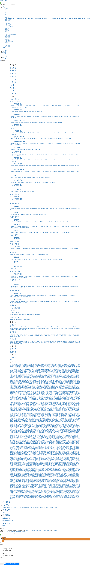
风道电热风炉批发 (43, 496)
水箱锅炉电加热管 (20, 201)
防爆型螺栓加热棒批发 (55, 467)
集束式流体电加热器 (38, 159)
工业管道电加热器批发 (49, 392)
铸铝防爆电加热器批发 (74, 463)
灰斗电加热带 (13, 221)
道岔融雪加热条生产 (62, 459)
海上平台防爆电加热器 (14, 196)
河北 (5, 531)
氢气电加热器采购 (17, 399)
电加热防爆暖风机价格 (72, 430)
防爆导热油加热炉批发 (50, 468)
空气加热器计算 (46, 127)
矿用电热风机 (70, 436)
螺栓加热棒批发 (45, 454)
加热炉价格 (33, 371)
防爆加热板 (17, 465)
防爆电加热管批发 (58, 481)
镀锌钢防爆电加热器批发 (38, 464)
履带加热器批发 (35, 390)
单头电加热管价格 (34, 372)
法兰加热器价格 (20, 404)
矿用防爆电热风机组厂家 (44, 440)
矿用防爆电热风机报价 (16, 440)
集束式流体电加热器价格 (52, 489)
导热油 (16, 380)
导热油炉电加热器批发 (58, 382)
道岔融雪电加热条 (13, 314)
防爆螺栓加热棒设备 (24, 208)
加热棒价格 (59, 370)
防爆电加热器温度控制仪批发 (71, 478)
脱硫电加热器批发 (40, 452)
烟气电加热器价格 (33, 410)
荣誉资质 (4, 51)
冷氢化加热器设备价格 (37, 369)
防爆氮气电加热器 (20, 187)
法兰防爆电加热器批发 (17, 405)
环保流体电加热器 (75, 159)
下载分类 (13, 357)
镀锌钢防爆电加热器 (14, 105)
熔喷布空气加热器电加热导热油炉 (53, 414)
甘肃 (22, 531)
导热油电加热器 (40, 18)
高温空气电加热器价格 (71, 497)
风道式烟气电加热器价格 (38, 490)
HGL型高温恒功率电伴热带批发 (57, 365)
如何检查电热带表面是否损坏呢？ (29, 326)
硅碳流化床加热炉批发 (58, 441)
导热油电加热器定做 (66, 383)
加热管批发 (25, 372)
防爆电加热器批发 (43, 478)
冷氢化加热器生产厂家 (28, 369)
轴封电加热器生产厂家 (41, 457)
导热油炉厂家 (19, 382)
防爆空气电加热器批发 (26, 484)
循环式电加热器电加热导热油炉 (62, 393)
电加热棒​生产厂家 (23, 429)
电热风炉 (6, 34)
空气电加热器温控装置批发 (70, 443)
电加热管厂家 (20, 430)
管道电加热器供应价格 (37, 447)
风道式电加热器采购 (23, 492)
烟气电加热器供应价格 (41, 410)
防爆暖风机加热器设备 (15, 286)
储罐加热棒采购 (71, 367)
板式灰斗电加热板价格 (32, 397)
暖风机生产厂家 (70, 396)
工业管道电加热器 (72, 165)
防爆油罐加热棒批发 (27, 474)
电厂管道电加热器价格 (65, 431)
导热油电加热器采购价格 (41, 386)
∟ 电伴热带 (15, 224)
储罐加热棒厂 (48, 367)
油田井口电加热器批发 (62, 403)
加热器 (79, 18)
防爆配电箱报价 (68, 485)
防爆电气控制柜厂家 (41, 482)
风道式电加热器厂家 (35, 491)
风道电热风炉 (13, 259)
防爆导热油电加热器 (50, 138)
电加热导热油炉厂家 (50, 426)
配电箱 (44, 460)
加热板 (52, 370)
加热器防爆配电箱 (22, 295)
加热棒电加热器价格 (71, 370)
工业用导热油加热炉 (28, 276)
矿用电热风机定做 (35, 437)
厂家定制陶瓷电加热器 (20, 149)
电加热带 (6, 26)
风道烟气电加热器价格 (51, 492)
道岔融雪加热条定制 (46, 459)
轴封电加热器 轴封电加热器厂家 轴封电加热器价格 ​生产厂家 (59, 456)
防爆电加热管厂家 (51, 481)
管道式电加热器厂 (68, 445)
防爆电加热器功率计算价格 (66, 476)
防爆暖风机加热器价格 (61, 470)
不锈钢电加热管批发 (67, 366)
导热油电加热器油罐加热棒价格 (30, 385)
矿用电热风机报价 (49, 437)
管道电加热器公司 (53, 447)
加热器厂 (77, 369)
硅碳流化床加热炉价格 (41, 441)
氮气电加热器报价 (72, 401)
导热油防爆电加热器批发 (21, 390)
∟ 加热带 (14, 230)
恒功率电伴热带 (73, 226)
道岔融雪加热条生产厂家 (70, 459)
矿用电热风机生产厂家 (64, 437)
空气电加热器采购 (27, 445)
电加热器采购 (36, 425)
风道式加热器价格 (22, 490)
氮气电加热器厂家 (26, 401)
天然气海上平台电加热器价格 (66, 376)
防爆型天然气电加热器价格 (51, 465)
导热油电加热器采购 (32, 386)
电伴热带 (10, 26)
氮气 (50, 399)
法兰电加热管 (72, 201)
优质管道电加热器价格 (25, 367)
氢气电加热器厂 (27, 398)
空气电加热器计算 (39, 127)
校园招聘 (13, 349)
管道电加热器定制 (64, 448)
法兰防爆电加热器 (22, 191)
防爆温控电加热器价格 (22, 475)
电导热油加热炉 (19, 276)
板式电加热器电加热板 (67, 240)
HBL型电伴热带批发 (34, 365)
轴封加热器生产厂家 (65, 454)
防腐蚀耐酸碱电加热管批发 (61, 487)
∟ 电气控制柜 (15, 299)
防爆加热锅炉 (43, 465)
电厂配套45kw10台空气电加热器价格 (20, 434)
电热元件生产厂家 (20, 435)
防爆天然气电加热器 (49, 105)
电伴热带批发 (45, 419)
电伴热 (16, 419)
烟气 (23, 410)
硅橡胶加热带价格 (72, 440)
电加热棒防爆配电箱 (72, 295)
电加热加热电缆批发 (43, 421)
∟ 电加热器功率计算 (17, 141)
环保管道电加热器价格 (71, 418)
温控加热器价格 (24, 408)
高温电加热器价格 (40, 497)
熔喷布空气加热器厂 (24, 414)
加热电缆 (6, 44)
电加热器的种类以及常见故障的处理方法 (32, 341)
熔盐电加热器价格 (69, 414)
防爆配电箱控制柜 (14, 295)
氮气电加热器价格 (59, 399)
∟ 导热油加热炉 (16, 274)
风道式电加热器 (13, 132)
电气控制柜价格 (53, 434)
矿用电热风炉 (12, 254)
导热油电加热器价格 (35, 383)
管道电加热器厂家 (56, 165)
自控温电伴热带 (34, 453)
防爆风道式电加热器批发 (48, 486)
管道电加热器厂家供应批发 (38, 448)
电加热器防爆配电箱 (26, 296)
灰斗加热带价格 (17, 409)
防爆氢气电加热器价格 (47, 473)
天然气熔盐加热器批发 (27, 377)
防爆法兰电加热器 (14, 191)
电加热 (71, 419)
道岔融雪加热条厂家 (30, 459)
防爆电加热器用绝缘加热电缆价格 (23, 479)
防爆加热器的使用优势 (15, 336)
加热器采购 (36, 370)
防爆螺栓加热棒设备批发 (25, 485)
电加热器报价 (63, 423)
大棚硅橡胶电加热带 (28, 221)
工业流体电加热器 (67, 159)
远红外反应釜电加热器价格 (38, 458)
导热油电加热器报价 (20, 385)
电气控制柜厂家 (58, 301)
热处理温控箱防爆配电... (41, 295)
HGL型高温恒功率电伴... (65, 226)
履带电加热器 (50, 116)
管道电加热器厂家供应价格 (28, 448)
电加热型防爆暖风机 (14, 287)
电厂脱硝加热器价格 (60, 432)
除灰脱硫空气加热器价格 (71, 487)
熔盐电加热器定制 (27, 415)
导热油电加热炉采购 (66, 387)
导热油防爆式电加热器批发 (63, 388)
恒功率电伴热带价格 (71, 394)
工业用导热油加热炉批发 (16, 392)
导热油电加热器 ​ (51, 248)
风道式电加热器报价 (67, 491)
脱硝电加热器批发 (59, 451)
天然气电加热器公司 (50, 377)
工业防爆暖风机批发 (71, 392)
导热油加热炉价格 (33, 381)
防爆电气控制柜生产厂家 (50, 482)
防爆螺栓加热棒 (48, 208)
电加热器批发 (58, 423)
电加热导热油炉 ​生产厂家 (26, 426)
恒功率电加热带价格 (17, 396)
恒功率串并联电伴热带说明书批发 (26, 394)
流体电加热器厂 (46, 405)
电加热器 (17, 18)
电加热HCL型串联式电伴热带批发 (22, 420)
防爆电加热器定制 (36, 478)
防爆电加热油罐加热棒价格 (20, 481)
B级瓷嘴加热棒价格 (61, 364)
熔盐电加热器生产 (42, 415)
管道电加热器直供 (40, 165)
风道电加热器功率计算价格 (51, 493)
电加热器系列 (7, 17)
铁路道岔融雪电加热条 (35, 314)
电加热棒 (6, 24)
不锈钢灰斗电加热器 (14, 240)
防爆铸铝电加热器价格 (20, 486)
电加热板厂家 (54, 427)
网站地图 (10, 533)
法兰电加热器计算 (14, 111)
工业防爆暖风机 (57, 392)
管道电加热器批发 (48, 165)
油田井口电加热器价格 (45, 403)
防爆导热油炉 (57, 468)
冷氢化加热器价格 (13, 369)
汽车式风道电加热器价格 (15, 403)
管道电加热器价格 (28, 447)
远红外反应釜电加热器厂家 (48, 458)
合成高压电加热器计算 (23, 111)
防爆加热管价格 (31, 465)
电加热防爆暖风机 (40, 286)
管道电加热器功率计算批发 (73, 447)
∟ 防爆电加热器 (16, 104)
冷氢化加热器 (76, 367)
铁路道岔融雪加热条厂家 (60, 460)
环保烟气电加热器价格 (32, 418)
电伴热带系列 (7, 25)
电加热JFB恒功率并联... (26, 226)
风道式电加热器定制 (51, 491)
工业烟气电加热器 (62, 154)
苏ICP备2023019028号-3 (31, 530)
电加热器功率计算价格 (73, 421)
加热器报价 (21, 370)
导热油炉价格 (13, 382)
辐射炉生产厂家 (30, 458)
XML (16, 533)
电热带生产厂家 (44, 435)
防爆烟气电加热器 (22, 154)
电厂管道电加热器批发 (73, 431)
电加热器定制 (52, 423)
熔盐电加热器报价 (34, 415)
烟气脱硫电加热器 (28, 413)
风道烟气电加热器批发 (60, 492)
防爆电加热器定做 (29, 478)
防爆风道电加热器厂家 (73, 486)
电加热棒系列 (7, 23)
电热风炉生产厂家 (46, 436)
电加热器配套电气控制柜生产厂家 (27, 425)
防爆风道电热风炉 (35, 259)
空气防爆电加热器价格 (35, 445)
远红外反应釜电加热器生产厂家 (60, 458)
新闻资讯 (4, 52)
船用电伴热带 (56, 453)
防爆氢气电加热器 (28, 182)
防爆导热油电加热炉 (53, 469)
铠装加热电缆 (13, 310)
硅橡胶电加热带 (19, 221)
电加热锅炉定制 (48, 430)
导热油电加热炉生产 (49, 387)
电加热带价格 (28, 427)
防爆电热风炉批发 (71, 482)
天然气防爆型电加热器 (58, 105)
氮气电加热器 (13, 187)
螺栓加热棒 (54, 208)
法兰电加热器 (8, 19)
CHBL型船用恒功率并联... (24, 227)
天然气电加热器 (74, 18)
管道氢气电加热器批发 (15, 447)
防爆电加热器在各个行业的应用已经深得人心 (44, 326)
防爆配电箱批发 (62, 485)
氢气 (51, 397)
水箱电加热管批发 (57, 402)
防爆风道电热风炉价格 (32, 487)
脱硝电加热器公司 (25, 451)
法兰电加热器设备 (30, 191)
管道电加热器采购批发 (66, 449)
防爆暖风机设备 (23, 286)
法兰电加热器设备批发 (68, 404)
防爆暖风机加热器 (57, 286)
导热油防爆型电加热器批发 (17, 388)
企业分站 (6, 533)
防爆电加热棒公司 (57, 480)
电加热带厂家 (40, 221)
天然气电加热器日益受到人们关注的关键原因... (27, 328)
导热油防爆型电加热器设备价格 (29, 388)
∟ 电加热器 (15, 114)
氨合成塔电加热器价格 (25, 399)
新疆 (24, 531)
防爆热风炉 (62, 475)
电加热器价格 (53, 421)
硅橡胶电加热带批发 (25, 441)
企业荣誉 (6, 9)
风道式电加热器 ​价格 (63, 490)
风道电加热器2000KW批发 (27, 493)
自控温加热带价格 (20, 453)
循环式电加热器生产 (42, 393)
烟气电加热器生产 (48, 412)
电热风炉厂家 (19, 259)
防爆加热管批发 (37, 465)
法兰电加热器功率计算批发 (50, 404)
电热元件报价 (14, 435)
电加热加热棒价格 (20, 421)
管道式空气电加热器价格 (57, 446)
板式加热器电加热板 (57, 240)
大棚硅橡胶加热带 (22, 232)
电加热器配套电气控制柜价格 (72, 424)
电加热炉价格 (33, 429)
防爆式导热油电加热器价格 (67, 469)
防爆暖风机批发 (42, 471)
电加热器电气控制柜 (24, 301)
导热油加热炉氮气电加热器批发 (62, 381)
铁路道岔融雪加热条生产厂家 (70, 460)
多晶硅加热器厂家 (60, 374)
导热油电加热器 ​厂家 (17, 383)
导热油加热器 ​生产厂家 (73, 380)
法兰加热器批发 (26, 404)
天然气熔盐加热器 (45, 171)
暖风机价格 (60, 396)
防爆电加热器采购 (18, 480)
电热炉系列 (7, 33)
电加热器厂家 (42, 423)
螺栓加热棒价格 (39, 454)
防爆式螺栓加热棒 (41, 208)
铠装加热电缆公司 (50, 462)
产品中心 (4, 15)
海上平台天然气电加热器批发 (41, 407)
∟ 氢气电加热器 (16, 180)
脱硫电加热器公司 (33, 452)
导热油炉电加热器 (39, 248)
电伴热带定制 (39, 419)
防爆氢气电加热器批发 (56, 473)
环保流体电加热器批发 (23, 418)
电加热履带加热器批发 (18, 427)
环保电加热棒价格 (48, 418)
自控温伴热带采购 (13, 453)
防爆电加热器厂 (16, 478)
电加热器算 (25, 424)
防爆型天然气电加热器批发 (62, 465)
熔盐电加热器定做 (20, 415)
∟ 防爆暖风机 (15, 284)
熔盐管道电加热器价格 (27, 416)
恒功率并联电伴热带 (63, 394)
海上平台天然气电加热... (25, 171)
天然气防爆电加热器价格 (70, 379)
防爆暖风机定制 (36, 471)
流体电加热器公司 (39, 405)
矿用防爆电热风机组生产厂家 (54, 440)
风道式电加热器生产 (75, 491)
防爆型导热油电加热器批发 (36, 467)
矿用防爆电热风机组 (21, 282)
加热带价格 (44, 370)
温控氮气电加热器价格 (37, 408)
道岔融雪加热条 (20, 314)
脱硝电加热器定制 (52, 451)
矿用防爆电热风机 (26, 438)
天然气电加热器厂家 (65, 377)
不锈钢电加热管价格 (59, 366)
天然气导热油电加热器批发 (65, 375)
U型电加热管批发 (73, 365)
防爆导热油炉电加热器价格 (66, 468)
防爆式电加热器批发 (25, 470)
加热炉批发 (42, 371)
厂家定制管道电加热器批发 (68, 372)
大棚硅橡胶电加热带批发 (42, 375)
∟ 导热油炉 (15, 246)
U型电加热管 (66, 201)
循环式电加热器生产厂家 (51, 393)
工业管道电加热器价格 (40, 392)
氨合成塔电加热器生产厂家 (44, 399)
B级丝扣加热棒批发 (36, 364)
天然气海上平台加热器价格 (45, 376)
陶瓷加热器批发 (30, 489)
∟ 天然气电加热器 (17, 169)
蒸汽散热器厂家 (20, 454)
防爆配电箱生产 (75, 485)
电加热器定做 (47, 423)
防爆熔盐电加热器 (18, 319)
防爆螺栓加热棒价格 (69, 484)
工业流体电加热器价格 (41, 391)
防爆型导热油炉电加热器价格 (72, 465)
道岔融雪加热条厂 (22, 459)
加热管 (61, 201)
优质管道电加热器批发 (34, 367)
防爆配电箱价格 (38, 485)
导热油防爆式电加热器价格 (52, 388)
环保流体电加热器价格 (14, 418)
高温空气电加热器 (22, 18)
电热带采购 (49, 435)
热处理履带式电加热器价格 (46, 413)
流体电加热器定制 (60, 405)
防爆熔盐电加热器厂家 (15, 476)
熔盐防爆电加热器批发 (54, 416)
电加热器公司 (59, 421)
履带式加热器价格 (42, 390)
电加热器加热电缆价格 (21, 423)
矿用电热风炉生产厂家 (18, 438)
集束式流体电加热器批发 (62, 489)
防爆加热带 (12, 465)
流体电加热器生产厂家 (19, 407)
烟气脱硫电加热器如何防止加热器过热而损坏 (62, 326)
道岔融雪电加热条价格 (19, 460)
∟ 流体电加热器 (16, 158)
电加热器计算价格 (36, 424)
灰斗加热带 (35, 232)
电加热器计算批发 (63, 424)
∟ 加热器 (14, 175)
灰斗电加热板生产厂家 (66, 409)
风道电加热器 (34, 18)
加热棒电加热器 (41, 122)
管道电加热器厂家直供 (48, 448)
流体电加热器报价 (74, 405)
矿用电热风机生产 (56, 437)
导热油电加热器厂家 (58, 383)
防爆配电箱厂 (50, 485)
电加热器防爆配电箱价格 (44, 425)
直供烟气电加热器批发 (63, 436)
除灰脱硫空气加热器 (67, 127)
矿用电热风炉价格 (72, 437)
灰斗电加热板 (37, 240)
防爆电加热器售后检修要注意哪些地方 (31, 342)
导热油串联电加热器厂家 (32, 380)
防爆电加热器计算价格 (70, 479)
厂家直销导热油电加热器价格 (19, 374)
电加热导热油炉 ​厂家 (17, 426)
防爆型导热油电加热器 (15, 301)
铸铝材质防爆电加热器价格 (31, 463)
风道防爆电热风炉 (27, 259)
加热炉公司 (38, 371)
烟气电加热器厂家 (18, 155)
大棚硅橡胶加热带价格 (14, 375)
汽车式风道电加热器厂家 (24, 403)
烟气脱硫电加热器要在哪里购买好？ (43, 328)
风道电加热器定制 (21, 495)
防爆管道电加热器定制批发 (59, 484)
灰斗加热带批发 (23, 409)
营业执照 (6, 11)
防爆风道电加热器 (14, 107)
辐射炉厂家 (24, 458)
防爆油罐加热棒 (48, 122)
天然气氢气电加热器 (19, 173)
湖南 (20, 531)
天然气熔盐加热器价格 (19, 377)
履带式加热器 (23, 116)
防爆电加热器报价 (51, 478)
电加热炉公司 (38, 429)
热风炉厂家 (71, 413)
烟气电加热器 (57, 18)
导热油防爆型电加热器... (23, 107)
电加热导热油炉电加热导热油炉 (68, 426)
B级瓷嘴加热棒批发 (69, 364)
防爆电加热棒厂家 (64, 480)
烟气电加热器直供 (38, 154)
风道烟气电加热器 (14, 154)
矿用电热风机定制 (42, 437)
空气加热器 (12, 128)
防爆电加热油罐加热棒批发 (30, 481)
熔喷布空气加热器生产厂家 (42, 414)
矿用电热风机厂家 (28, 437)
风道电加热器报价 (64, 495)
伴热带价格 (43, 367)
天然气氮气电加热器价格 (25, 376)
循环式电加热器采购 (72, 393)
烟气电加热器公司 (58, 410)
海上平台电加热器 (53, 171)
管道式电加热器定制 (23, 446)
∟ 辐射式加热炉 (16, 266)
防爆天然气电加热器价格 (16, 468)
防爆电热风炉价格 (64, 482)
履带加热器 (29, 116)
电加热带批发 (39, 427)
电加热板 (6, 29)
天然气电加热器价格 (42, 377)
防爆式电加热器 (41, 105)
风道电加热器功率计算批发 (62, 493)
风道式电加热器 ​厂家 (71, 490)
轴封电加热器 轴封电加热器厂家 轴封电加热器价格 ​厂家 (37, 456)
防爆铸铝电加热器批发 (29, 486)
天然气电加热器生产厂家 (21, 379)
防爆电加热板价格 (30, 480)
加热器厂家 (12, 370)
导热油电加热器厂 (50, 383)
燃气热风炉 (28, 254)
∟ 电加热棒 (15, 206)
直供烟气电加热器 (30, 154)
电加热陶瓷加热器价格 (20, 431)
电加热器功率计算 (46, 18)
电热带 (26, 435)
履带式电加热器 (35, 116)
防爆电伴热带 (33, 476)
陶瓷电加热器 (36, 149)
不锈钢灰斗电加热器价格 (40, 366)
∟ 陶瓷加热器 (15, 147)
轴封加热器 (12, 101)
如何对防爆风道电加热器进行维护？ (57, 328)
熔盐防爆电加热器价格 (45, 416)
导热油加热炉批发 (40, 381)
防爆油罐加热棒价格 (19, 474)
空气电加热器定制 (36, 443)
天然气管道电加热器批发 (60, 379)
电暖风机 (43, 434)
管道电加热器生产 (34, 449)
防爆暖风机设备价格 (17, 473)
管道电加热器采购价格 (58, 449)
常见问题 (6, 56)
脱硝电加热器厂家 (38, 451)
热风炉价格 (67, 413)
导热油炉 (6, 31)
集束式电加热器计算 (18, 144)
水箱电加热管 (13, 201)
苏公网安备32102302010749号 (43, 530)
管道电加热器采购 (32, 165)
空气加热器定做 (20, 442)
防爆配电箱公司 (44, 485)
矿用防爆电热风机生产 (25, 440)
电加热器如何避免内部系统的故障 (16, 326)
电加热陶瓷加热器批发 (29, 431)
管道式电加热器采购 (48, 446)
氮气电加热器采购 (26, 402)
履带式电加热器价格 (56, 390)
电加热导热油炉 (71, 425)
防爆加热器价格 (56, 464)
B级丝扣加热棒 (28, 214)
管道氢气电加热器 (20, 182)
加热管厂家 (21, 372)
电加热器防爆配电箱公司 (53, 425)
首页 (3, 6)
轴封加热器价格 (52, 454)
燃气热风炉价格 (62, 416)
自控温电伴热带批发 (49, 453)
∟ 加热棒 (14, 212)
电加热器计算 (12, 18)
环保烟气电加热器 (71, 154)
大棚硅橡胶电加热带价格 (32, 375)
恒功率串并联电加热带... (53, 221)
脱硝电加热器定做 (45, 451)
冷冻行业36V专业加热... (44, 232)
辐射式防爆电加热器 (21, 177)
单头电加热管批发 (41, 372)
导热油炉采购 (65, 382)
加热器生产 (26, 370)
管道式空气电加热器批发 (67, 446)
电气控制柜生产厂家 (66, 434)
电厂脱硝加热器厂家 (68, 432)
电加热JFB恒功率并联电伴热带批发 (50, 420)
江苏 (14, 531)
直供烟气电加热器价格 (54, 436)
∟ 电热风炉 (15, 257)
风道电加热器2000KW (73, 132)
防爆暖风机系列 (8, 37)
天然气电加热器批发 (73, 377)
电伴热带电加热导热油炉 (60, 419)
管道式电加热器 (54, 445)
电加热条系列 (7, 45)
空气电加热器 (29, 18)
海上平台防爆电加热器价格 (70, 407)
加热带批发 (48, 370)
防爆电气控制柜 (26, 482)
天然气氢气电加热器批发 (16, 376)
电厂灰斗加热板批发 (56, 431)
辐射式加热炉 (14, 34)
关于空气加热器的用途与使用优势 (33, 334)
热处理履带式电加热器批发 (57, 413)
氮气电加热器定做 (33, 401)
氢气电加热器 (82, 18)
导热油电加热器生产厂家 (53, 385)
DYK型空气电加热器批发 (17, 365)
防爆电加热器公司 (57, 476)
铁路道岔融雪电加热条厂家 (22, 462)
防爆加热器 (46, 464)
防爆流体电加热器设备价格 (72, 474)
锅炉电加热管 (44, 201)
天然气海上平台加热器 (15, 171)
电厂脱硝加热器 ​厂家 (42, 432)
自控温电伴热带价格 (41, 453)
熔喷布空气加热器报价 (32, 414)
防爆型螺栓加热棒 (33, 208)
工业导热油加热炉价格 (23, 391)
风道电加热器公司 (42, 493)
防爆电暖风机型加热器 (24, 287)
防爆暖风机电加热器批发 (68, 471)
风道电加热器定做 (14, 495)
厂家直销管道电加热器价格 (39, 374)
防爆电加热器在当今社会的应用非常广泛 (61, 335)
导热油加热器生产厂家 (19, 381)
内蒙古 (9, 531)
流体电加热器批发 (22, 159)
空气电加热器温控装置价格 (60, 443)
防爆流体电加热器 (30, 159)
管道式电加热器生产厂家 (40, 446)
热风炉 (24, 254)
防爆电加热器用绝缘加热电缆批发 (36, 479)
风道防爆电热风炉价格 (51, 496)
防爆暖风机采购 (33, 473)
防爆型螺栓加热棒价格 (46, 467)
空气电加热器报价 (51, 443)
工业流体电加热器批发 (50, 391)
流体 (22, 405)
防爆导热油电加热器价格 (24, 469)
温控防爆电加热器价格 (69, 408)
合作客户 (4, 47)
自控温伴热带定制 (66, 452)
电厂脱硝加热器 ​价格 (34, 432)
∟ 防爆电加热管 (16, 199)
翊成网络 (55, 530)
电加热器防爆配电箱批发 (63, 425)
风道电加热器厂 (70, 493)
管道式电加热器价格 (61, 445)
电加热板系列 (7, 28)
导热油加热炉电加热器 (72, 381)
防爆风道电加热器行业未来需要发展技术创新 (18, 334)
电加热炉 (21, 254)
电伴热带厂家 (13, 226)
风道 (18, 490)
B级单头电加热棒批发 (53, 364)
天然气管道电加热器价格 (51, 379)
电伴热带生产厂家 (51, 419)
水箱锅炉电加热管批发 (74, 402)
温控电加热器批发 (61, 408)
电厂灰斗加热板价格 (48, 431)
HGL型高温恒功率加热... (66, 232)
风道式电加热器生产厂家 (15, 492)
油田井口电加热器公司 (54, 403)
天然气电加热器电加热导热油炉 (32, 379)
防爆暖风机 (7, 39)
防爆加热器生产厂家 (75, 464)
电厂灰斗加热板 (30, 240)
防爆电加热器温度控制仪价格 (60, 478)
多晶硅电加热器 (76, 374)
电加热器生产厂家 (69, 423)
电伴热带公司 (29, 419)
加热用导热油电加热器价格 (50, 371)
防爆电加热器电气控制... (34, 301)
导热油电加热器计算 (24, 122)
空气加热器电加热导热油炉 (41, 442)
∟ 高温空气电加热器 (17, 120)
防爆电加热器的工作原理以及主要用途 (17, 341)
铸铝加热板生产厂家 (22, 463)
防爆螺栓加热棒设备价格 (16, 485)
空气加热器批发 (33, 442)
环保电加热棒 (61, 208)
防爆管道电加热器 (40, 484)
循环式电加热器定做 (18, 393)
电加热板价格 (48, 427)
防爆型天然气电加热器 (33, 105)
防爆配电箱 (7, 41)
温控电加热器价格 (54, 408)
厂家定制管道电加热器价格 (58, 372)
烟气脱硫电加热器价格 (36, 413)
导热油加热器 (51, 380)
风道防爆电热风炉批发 (60, 496)
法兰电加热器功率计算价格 (39, 404)
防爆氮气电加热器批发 (73, 473)
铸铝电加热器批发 (57, 463)
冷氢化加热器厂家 (20, 369)
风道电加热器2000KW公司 (16, 493)
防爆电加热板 (16, 241)
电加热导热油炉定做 (58, 426)
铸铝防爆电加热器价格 (66, 463)
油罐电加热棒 (67, 208)
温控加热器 (70, 143)
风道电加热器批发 (57, 495)
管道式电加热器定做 (15, 446)
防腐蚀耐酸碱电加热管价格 (50, 487)
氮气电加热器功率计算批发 (17, 401)
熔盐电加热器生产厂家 (50, 415)
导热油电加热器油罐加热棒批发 (43, 385)
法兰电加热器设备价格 (60, 404)
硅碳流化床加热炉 (44, 254)
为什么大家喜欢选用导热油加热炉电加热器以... (66, 342)
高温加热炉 (39, 254)
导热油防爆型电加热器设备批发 (41, 388)
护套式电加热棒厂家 (41, 396)
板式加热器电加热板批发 (22, 397)
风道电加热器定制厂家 (38, 495)
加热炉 (35, 254)
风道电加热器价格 (35, 493)
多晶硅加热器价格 (53, 374)
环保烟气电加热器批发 (41, 418)
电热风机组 (12, 282)
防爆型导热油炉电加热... (15, 248)
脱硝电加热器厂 (32, 451)
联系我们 (4, 57)
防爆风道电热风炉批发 (41, 487)
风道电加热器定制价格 (29, 495)
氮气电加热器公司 (66, 399)
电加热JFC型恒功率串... (44, 226)
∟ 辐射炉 (14, 262)
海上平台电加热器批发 (60, 407)
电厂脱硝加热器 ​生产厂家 (51, 432)
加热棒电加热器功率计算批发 (22, 371)
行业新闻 (6, 53)
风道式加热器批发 (29, 490)
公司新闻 (6, 55)
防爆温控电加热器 (58, 143)
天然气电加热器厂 (57, 377)
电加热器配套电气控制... (16, 302)
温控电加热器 (65, 143)
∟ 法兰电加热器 (16, 189)
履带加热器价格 (29, 390)
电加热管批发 (26, 430)
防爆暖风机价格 (54, 470)
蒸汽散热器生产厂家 (27, 454)
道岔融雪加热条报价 (54, 459)
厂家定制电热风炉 (43, 259)
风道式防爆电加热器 (21, 132)
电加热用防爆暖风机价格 (64, 429)
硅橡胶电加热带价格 (17, 441)
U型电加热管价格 (66, 365)
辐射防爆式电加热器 (39, 177)
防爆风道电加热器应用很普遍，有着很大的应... (44, 335)
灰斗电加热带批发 (36, 409)
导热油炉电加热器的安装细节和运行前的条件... (48, 342)
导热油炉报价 (35, 382)
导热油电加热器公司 (43, 383)
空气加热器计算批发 (58, 442)
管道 (50, 445)
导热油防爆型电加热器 (33, 138)
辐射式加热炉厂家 (61, 457)
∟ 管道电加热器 (16, 164)
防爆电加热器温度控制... (34, 143)
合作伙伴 (6, 12)
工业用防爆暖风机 (25, 392)
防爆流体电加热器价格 (53, 474)
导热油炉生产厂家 (41, 382)
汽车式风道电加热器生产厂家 (35, 403)
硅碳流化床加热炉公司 (50, 441)
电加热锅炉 (31, 430)
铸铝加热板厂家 (15, 463)
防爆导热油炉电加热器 (25, 248)
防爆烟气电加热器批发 (56, 475)
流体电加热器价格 (32, 405)
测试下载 (12, 359)
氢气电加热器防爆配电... (52, 295)
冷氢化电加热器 (64, 369)
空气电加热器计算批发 (19, 445)
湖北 (18, 531)
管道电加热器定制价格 (72, 448)
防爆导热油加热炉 (14, 277)
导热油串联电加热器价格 (23, 380)
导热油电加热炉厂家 (33, 387)
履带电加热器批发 (15, 391)
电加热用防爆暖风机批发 (74, 429)
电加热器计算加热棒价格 (45, 424)
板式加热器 (75, 396)
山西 (7, 531)
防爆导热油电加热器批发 (44, 469)
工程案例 (4, 48)
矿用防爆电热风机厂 (51, 438)
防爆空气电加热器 (22, 127)
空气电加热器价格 (71, 442)
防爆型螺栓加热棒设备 (15, 208)
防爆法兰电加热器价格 (35, 474)
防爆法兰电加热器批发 (44, 474)
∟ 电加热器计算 (16, 110)
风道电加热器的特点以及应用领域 (61, 341)
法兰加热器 (14, 404)
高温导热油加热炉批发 (32, 497)
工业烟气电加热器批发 (67, 391)
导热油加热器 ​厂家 (65, 380)
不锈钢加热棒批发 (18, 366)
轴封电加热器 (17, 101)
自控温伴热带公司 (59, 452)
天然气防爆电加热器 (23, 105)
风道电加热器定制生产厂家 (48, 495)
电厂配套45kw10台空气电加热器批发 (34, 434)
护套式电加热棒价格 (33, 396)
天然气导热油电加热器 (70, 171)
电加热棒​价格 (75, 427)
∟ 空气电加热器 (16, 125)
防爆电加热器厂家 (22, 478)
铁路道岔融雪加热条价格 (50, 460)
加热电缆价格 (72, 371)
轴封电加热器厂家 (18, 457)
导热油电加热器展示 (74, 383)
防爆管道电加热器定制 (20, 167)
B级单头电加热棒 (21, 214)
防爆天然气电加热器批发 (25, 468)
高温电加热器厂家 (47, 497)
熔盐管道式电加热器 (26, 319)
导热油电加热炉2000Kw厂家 (72, 386)
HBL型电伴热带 (34, 226)
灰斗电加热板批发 (58, 409)
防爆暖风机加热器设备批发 (21, 471)
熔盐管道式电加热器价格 (67, 415)
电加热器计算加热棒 (33, 122)
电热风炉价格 (29, 436)
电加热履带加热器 (43, 116)
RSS (13, 533)
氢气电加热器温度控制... (15, 143)
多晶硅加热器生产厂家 (68, 374)
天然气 (48, 375)
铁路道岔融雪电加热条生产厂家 (34, 462)
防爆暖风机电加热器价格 (58, 471)
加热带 (13, 26)
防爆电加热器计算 (32, 111)
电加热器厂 (37, 423)
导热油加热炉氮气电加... (46, 187)
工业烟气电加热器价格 (58, 391)
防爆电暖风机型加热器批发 (18, 482)
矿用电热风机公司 (14, 437)
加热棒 (10, 24)
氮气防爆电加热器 (55, 187)
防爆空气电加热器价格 (17, 484)
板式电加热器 (48, 397)
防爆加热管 (49, 201)
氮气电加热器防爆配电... (62, 295)
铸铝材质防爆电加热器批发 (42, 463)
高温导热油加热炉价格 (23, 497)
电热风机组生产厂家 (19, 436)
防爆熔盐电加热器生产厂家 (25, 476)
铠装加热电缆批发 (57, 462)
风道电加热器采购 (29, 496)
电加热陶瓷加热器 (29, 149)
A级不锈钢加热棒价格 (21, 364)
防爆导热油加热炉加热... (65, 276)
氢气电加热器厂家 (34, 398)
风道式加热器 (75, 127)
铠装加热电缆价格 (43, 462)
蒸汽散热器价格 (14, 454)
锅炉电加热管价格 (13, 464)
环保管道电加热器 (64, 165)
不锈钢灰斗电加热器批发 (50, 366)
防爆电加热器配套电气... (68, 301)
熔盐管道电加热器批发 (36, 416)
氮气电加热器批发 (65, 401)
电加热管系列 (7, 20)
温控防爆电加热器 (49, 143)
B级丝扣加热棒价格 (29, 364)
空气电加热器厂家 (22, 443)
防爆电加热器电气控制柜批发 (60, 479)
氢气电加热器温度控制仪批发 (68, 398)
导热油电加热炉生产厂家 (57, 387)
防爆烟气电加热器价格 (47, 475)
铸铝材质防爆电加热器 (58, 116)
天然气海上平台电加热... (35, 171)
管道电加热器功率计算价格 (62, 447)
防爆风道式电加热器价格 (38, 486)
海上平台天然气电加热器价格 (29, 407)
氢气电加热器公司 (68, 397)
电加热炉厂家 (44, 429)
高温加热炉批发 (16, 497)
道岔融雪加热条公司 (15, 459)
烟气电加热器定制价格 (17, 412)
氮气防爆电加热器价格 (34, 402)
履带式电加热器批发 (64, 390)
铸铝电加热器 (13, 117)
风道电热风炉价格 (36, 496)
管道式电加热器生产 (31, 446)
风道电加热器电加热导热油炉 (20, 496)
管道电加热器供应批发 (45, 447)
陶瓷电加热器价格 (36, 489)
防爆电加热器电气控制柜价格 (49, 479)
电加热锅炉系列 (8, 35)
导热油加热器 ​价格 (58, 380)
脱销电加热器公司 (52, 452)
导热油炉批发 (30, 382)
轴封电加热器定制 (26, 457)
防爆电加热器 (7, 18)
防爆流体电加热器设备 (48, 159)
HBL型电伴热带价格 (26, 365)
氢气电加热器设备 (45, 182)
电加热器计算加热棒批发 (55, 424)
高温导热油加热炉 (75, 276)
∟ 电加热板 (15, 238)
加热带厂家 (57, 232)
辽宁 (12, 531)
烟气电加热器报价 (41, 412)
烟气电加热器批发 (34, 412)
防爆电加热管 (7, 22)
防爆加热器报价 (68, 464)
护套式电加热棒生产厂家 (50, 396)
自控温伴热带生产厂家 (75, 452)
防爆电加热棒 (73, 208)
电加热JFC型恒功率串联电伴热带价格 (64, 420)
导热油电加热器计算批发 (23, 386)
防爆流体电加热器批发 (62, 474)
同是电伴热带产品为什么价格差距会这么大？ (26, 335)
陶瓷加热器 (53, 18)
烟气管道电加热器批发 (20, 413)
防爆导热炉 (59, 469)
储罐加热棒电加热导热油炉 (62, 367)
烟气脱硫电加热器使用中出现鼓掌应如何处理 (66, 334)
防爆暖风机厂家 (30, 471)
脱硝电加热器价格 (18, 451)
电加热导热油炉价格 (35, 426)
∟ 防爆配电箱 (15, 293)
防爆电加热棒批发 (71, 480)
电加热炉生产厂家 (55, 429)
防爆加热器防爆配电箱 (31, 295)
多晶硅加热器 (47, 374)
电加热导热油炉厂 (42, 426)
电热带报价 (38, 435)
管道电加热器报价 (26, 449)
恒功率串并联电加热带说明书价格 (39, 394)
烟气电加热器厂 (65, 410)
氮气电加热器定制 (36, 187)
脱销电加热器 (46, 452)
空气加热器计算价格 (50, 442)
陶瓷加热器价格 (24, 489)
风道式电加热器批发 (59, 491)
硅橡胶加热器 (47, 177)
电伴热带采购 (67, 419)
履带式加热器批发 (49, 390)
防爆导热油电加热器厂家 (34, 469)
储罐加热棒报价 (54, 367)
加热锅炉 (29, 372)
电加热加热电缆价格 (35, 421)
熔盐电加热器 (7, 46)
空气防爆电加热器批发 (44, 445)
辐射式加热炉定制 (68, 457)
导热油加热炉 (7, 36)
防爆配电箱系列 (8, 40)
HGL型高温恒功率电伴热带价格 (44, 365)
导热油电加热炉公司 (25, 387)
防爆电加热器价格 (50, 476)
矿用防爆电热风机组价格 (34, 440)
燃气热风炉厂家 (68, 416)
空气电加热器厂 (16, 443)
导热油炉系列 (7, 30)
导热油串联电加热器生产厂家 (43, 380)
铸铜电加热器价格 (64, 462)
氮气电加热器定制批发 (57, 401)
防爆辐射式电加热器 (30, 177)
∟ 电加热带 (15, 220)
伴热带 (40, 367)
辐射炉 (10, 34)
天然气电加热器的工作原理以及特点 (47, 341)
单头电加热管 (37, 201)
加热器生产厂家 (31, 370)
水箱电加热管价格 (50, 402)
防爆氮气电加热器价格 (65, 473)
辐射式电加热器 (13, 177)
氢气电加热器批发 (48, 398)
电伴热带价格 (23, 419)
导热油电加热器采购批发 (51, 386)
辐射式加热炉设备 (15, 458)
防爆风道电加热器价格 (64, 486)
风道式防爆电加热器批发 (42, 492)
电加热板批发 (59, 427)
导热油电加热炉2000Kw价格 (61, 386)
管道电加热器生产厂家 (42, 449)
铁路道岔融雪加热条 (27, 314)
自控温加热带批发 (27, 453)
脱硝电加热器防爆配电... (44, 301)
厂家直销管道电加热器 (23, 165)
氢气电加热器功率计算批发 (19, 398)
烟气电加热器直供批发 (65, 412)
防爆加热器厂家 (62, 464)
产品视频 (6, 14)
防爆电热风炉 (55, 259)
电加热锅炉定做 (42, 430)
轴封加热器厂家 (58, 454)
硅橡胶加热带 (30, 232)
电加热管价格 (15, 430)
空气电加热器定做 (29, 443)
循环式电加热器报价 (34, 393)
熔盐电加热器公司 (76, 414)
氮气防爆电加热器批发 (43, 402)
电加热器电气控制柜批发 (18, 424)
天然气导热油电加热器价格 (55, 375)
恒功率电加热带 (62, 221)
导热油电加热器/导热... (23, 277)
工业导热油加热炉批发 (32, 391)
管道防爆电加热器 (74, 449)
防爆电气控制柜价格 (33, 482)
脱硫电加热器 (60, 127)
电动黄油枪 (36, 431)
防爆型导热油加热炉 (45, 276)
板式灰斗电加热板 (23, 240)
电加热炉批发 (49, 429)
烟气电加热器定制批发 (26, 412)
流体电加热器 (63, 18)
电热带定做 (34, 435)
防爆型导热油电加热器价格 (26, 467)
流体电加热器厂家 (14, 159)
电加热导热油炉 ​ (65, 248)
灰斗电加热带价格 (29, 409)
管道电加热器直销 (14, 165)
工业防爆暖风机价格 (64, 392)
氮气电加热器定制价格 (48, 401)
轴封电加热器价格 (74, 456)
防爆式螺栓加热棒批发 (42, 470)
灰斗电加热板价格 (43, 409)
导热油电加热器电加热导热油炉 (64, 385)
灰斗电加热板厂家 (51, 409)
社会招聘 (13, 352)
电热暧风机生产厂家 (68, 435)
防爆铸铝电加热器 (75, 116)
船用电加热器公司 (69, 453)
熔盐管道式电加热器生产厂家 (17, 416)
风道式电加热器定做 (43, 491)
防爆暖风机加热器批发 (70, 470)
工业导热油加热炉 (36, 276)
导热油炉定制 (24, 382)
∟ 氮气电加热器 (16, 185)
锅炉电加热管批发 (20, 464)
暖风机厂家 (65, 396)
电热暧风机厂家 (61, 435)
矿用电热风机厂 (21, 437)
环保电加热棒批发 (55, 418)
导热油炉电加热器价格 (49, 382)
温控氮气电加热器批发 (46, 408)
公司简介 (6, 8)
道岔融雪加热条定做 (38, 459)
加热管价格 (16, 372)
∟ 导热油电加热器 (17, 137)
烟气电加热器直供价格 (56, 412)
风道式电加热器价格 (19, 491)
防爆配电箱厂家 (56, 485)
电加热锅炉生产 (54, 430)
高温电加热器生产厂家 (55, 497)
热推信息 (1, 533)
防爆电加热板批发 (37, 480)
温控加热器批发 (30, 408)
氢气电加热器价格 (61, 397)
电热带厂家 (29, 435)
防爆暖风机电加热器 (48, 286)
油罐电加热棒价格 (70, 403)
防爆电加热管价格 (44, 481)
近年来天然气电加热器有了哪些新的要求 (19, 329)
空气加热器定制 (27, 442)
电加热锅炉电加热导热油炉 (63, 430)
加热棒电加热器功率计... (57, 122)
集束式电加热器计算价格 (71, 489)
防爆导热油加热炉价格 (42, 468)
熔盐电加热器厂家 (13, 415)
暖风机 (16, 282)
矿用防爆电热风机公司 (43, 438)
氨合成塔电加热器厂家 (34, 399)
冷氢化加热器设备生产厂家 (56, 369)
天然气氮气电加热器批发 (35, 376)
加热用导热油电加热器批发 (61, 371)
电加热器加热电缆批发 (30, 423)
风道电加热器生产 (71, 495)
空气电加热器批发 (43, 443)
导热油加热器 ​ (58, 248)
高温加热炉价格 (72, 496)
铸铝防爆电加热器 (67, 116)
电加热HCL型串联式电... (54, 226)
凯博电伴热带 (70, 369)
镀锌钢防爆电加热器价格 (29, 464)
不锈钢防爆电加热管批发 (16, 367)
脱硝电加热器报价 (66, 451)
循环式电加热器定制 (26, 393)
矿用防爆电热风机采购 (64, 440)
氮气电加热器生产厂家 (18, 402)
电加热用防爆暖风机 (31, 286)
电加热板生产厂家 (65, 427)
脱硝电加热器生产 (74, 451)
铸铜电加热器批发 (71, 462)
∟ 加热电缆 (15, 308)
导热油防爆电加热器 (59, 138)
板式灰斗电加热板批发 (41, 397)
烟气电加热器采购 (72, 412)
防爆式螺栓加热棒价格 (33, 470)
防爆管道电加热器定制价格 (49, 484)
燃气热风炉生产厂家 (75, 416)
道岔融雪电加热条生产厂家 (37, 460)
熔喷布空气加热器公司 (15, 414)
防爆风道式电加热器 (30, 132)
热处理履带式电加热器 (15, 116)
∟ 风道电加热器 (16, 131)
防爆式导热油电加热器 (24, 138)
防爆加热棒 (21, 465)
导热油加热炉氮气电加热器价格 (50, 381)
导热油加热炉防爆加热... (55, 276)
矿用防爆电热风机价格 (34, 438)
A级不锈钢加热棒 (42, 214)
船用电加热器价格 (62, 453)
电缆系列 (6, 42)
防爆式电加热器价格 (17, 470)
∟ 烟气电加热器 (16, 152)
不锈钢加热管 (56, 201)
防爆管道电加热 (34, 484)
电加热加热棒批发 (27, 421)
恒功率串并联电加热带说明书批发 (52, 394)
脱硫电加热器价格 (26, 452)
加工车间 (6, 13)
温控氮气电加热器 (28, 187)
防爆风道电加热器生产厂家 (22, 487)
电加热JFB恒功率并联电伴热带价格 (36, 420)
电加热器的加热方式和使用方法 (18, 342)
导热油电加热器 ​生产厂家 (26, 383)
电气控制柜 (11, 41)
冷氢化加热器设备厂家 (46, 369)
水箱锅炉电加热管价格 (66, 402)
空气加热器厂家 (14, 442)
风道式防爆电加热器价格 (32, 492)
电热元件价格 (72, 434)
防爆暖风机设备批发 (25, 473)
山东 (16, 531)
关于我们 (4, 7)
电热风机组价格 (75, 435)
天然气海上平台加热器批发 (56, 376)
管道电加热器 (68, 18)
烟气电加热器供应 (54, 154)
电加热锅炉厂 (36, 430)
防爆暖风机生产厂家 (49, 471)
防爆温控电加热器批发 (31, 475)
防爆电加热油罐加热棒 (15, 122)
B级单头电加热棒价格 (45, 364)
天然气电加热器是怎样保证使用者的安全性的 (49, 334)
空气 (64, 441)
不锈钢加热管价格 (25, 366)
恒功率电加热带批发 (25, 396)
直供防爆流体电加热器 (58, 159)
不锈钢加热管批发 (32, 366)
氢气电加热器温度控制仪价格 (57, 398)
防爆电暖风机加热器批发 (67, 481)
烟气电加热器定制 (46, 154)
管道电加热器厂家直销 (56, 448)
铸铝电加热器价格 (50, 463)
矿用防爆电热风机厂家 (59, 438)
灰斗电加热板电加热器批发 (17, 410)
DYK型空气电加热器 (30, 127)
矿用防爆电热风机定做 (68, 438)
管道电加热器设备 (49, 449)
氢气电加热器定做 (41, 398)
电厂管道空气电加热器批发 (25, 432)
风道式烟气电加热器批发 (47, 490)
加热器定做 (17, 370)
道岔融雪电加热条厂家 (27, 460)
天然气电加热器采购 (42, 379)
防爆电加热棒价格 (50, 480)
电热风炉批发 (40, 436)
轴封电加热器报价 (33, 457)
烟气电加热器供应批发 (50, 410)
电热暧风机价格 (55, 435)
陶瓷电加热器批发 (43, 489)
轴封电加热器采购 (49, 457)
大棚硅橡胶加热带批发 (23, 375)
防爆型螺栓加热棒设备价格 (64, 467)
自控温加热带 (52, 232)
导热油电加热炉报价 (41, 387)
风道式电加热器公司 (27, 491)
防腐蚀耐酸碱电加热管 (29, 201)
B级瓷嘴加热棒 (13, 214)
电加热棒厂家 (17, 429)
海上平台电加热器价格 (51, 407)
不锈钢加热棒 (35, 214)
